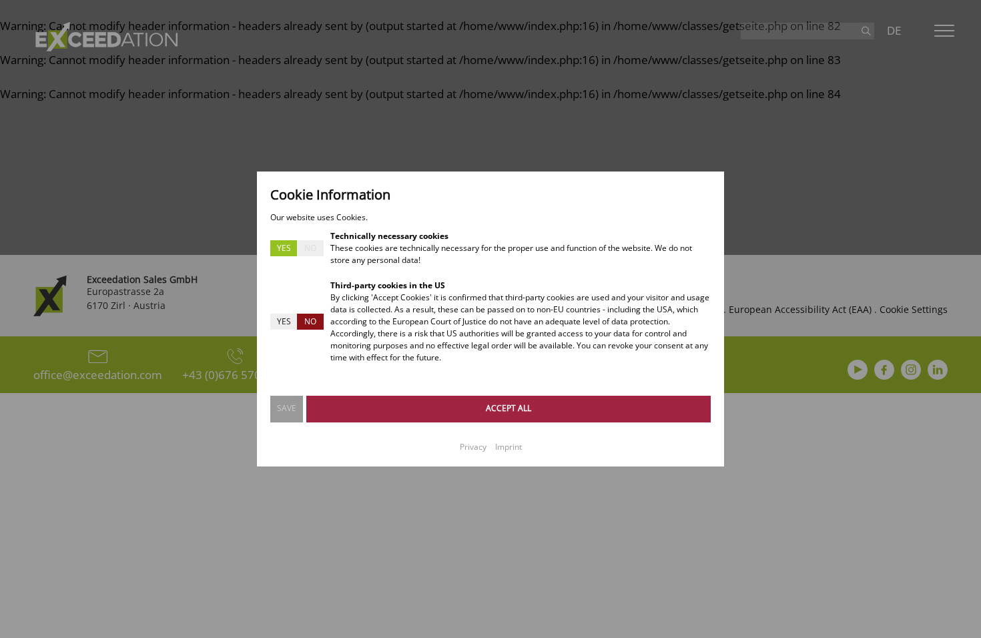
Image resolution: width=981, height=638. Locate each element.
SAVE (286, 408)
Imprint (508, 446)
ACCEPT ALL (508, 408)
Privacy (473, 446)
